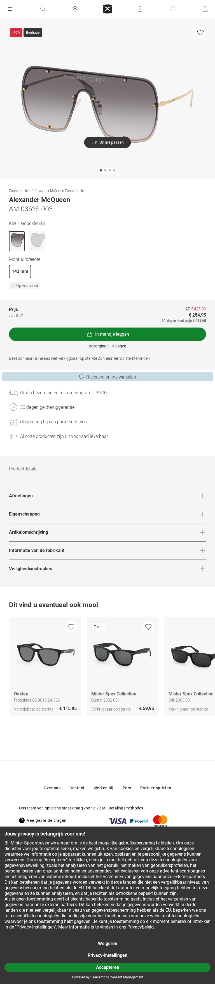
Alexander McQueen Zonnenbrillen (60, 190)
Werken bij (104, 788)
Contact (77, 788)
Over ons (52, 788)
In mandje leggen (112, 334)
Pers (127, 788)
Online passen (111, 142)
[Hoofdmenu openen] (10, 9)
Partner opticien (155, 788)
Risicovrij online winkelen (111, 377)
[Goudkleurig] (17, 241)
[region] (107, 668)
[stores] (75, 9)
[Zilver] (37, 241)
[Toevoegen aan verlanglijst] (200, 32)
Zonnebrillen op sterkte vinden (124, 358)
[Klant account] (140, 9)
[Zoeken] (42, 9)
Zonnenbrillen (19, 190)
